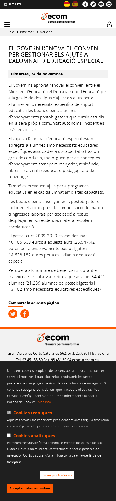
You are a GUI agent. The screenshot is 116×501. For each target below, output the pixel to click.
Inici (11, 32)
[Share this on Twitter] (12, 313)
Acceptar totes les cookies (29, 488)
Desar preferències (57, 475)
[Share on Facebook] (24, 313)
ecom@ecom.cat (86, 359)
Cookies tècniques (32, 413)
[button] (7, 24)
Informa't (27, 32)
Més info (44, 402)
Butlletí (14, 4)
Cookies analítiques (34, 436)
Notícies (46, 32)
